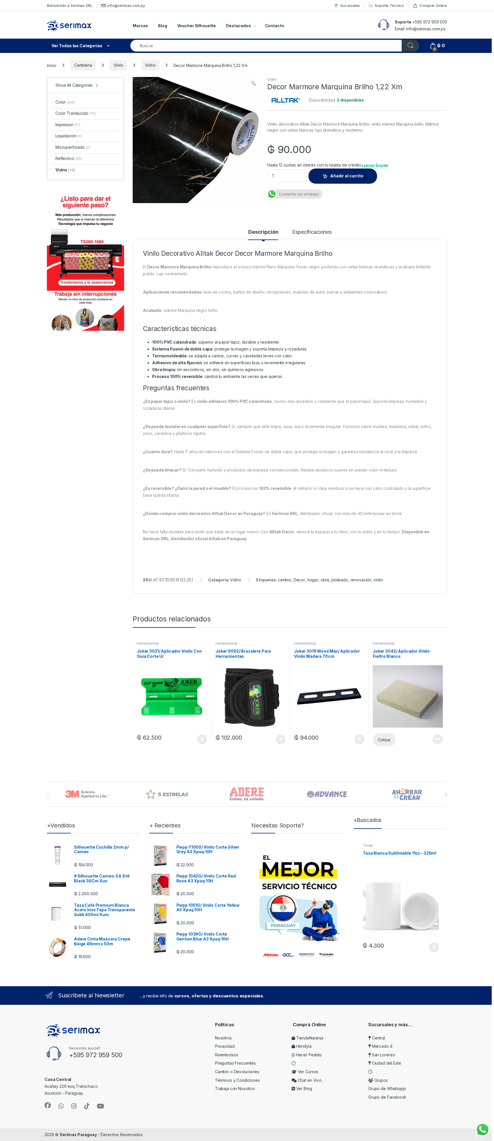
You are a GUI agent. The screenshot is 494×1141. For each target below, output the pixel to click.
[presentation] (446, 795)
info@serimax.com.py (126, 5)
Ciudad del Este (386, 1063)
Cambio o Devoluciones (237, 1071)
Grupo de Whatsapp (387, 1088)
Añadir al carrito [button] (201, 739)
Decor (299, 579)
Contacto (274, 25)
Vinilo (118, 65)
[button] (253, 83)
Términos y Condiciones (237, 1080)
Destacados (238, 25)
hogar (312, 579)
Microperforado (72, 147)
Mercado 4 (381, 1046)
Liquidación (68, 135)
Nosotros (223, 1037)
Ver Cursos (307, 1071)
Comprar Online (433, 5)
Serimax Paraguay (78, 1134)
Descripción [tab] (263, 232)
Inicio (51, 65)
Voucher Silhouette (196, 25)
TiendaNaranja (309, 1037)
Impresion (67, 124)
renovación (361, 579)
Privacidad (225, 1046)
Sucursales (350, 5)
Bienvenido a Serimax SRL (69, 5)
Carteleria (83, 65)
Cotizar (384, 739)
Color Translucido (75, 113)
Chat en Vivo (309, 1080)
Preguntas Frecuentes (235, 1063)
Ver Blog (303, 1088)
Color (65, 102)
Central (378, 1037)
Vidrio (150, 65)
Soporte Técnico (389, 5)
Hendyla (303, 1046)
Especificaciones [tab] (312, 232)
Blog (162, 25)
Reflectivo (68, 158)
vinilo (378, 579)
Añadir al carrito (346, 175)
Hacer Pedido (308, 1054)
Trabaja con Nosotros (235, 1088)
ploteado (339, 579)
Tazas (368, 845)
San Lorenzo (383, 1054)
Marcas (140, 25)
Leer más (438, 739)
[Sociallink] (48, 1105)
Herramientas (148, 643)
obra (324, 579)
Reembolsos (226, 1054)
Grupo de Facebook (387, 1097)
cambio (284, 579)
